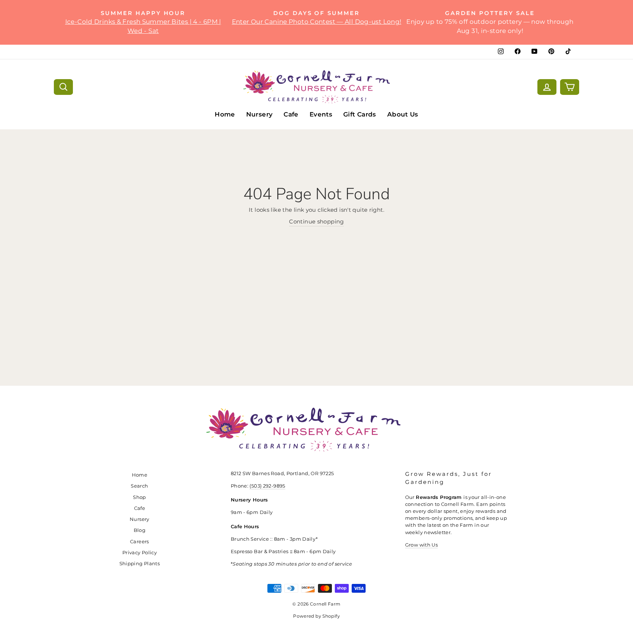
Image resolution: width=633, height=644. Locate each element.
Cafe (291, 114)
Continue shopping (316, 221)
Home (225, 114)
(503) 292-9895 (267, 486)
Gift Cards (359, 114)
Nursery (259, 114)
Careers (139, 541)
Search (139, 486)
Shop (139, 497)
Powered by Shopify (316, 616)
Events (321, 114)
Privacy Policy (139, 552)
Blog (140, 530)
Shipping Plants (139, 563)
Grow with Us (421, 545)
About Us (402, 114)
